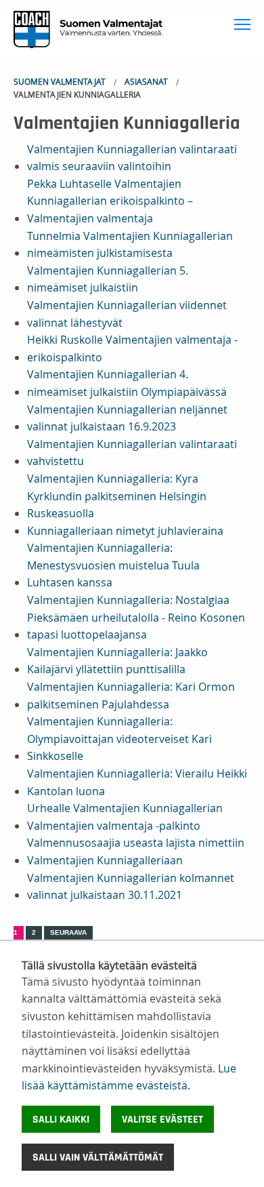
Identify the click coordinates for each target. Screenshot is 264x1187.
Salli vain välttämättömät (97, 1157)
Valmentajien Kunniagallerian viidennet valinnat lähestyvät (127, 314)
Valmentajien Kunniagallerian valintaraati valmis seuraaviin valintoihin (132, 158)
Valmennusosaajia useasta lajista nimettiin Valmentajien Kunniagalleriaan (135, 851)
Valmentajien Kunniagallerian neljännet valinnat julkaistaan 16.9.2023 (127, 418)
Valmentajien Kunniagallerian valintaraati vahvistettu (132, 453)
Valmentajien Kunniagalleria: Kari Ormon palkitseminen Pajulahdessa (131, 695)
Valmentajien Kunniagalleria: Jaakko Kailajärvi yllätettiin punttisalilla (117, 661)
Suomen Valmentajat (60, 81)
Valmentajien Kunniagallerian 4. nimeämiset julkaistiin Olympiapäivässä (127, 383)
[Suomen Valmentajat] (81, 31)
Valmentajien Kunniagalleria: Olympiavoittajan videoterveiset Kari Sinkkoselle (119, 738)
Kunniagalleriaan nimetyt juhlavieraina (125, 530)
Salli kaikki (60, 1119)
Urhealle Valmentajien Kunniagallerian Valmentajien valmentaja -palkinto (125, 817)
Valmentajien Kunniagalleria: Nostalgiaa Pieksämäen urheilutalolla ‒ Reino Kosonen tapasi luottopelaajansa (136, 617)
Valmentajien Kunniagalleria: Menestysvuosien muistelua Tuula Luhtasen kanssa (113, 565)
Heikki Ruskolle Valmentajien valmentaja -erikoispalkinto (132, 348)
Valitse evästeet (162, 1119)
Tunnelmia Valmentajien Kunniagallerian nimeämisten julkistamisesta (130, 244)
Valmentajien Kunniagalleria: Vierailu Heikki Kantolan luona (137, 782)
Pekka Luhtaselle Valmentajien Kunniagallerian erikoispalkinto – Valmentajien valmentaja (110, 201)
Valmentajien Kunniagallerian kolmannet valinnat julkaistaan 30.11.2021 (130, 886)
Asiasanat (146, 81)
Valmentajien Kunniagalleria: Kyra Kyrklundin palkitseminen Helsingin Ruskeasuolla (116, 496)
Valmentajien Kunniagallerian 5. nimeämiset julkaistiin (107, 279)
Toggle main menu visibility (243, 23)
